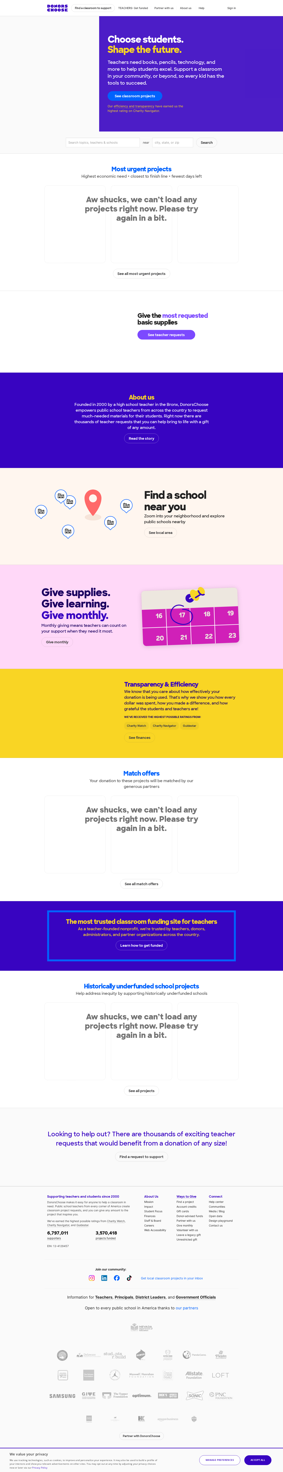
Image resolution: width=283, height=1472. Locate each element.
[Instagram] (91, 1278)
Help (201, 8)
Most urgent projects (141, 169)
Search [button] (207, 142)
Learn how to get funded (141, 945)
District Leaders (151, 1297)
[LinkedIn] (104, 1278)
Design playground (221, 1220)
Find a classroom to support (93, 8)
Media (213, 1211)
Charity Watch (136, 726)
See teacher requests (166, 335)
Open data (215, 1216)
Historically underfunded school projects (141, 986)
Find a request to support (141, 1157)
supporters (57, 1235)
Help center (216, 1201)
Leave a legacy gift (189, 1234)
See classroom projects (135, 96)
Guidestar (189, 726)
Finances (149, 1216)
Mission (148, 1201)
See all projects (142, 1091)
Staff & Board (152, 1220)
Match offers (141, 773)
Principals (124, 1297)
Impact (148, 1206)
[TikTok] (129, 1278)
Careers (149, 1225)
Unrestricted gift (187, 1239)
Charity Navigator (164, 726)
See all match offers (141, 884)
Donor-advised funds (190, 1216)
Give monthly (57, 642)
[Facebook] (116, 1278)
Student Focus (153, 1211)
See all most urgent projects (141, 273)
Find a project (185, 1201)
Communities (217, 1206)
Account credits (186, 1206)
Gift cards (183, 1211)
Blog (222, 1211)
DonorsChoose (57, 8)
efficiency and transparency (134, 106)
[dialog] (141, 1460)
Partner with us (164, 8)
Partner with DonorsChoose (141, 1436)
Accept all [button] (258, 1460)
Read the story (141, 438)
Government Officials (196, 1297)
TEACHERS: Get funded (133, 8)
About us (186, 8)
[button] (219, 1460)
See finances (140, 737)
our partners (187, 1308)
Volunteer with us (187, 1230)
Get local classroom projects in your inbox (172, 1278)
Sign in (231, 8)
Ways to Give (186, 1197)
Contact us (216, 1225)
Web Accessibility (155, 1230)
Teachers (103, 1297)
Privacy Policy (39, 1467)
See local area (160, 532)
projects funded (106, 1235)
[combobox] (103, 142)
